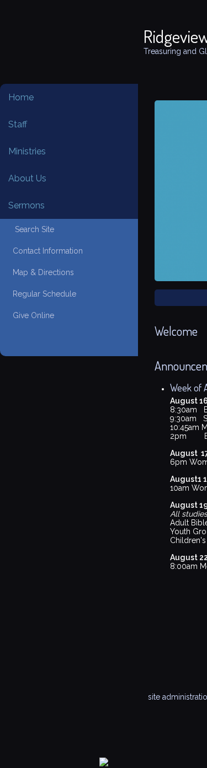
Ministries (27, 151)
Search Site (31, 229)
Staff (17, 124)
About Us (27, 178)
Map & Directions (41, 272)
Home (21, 97)
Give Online (31, 315)
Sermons (26, 205)
